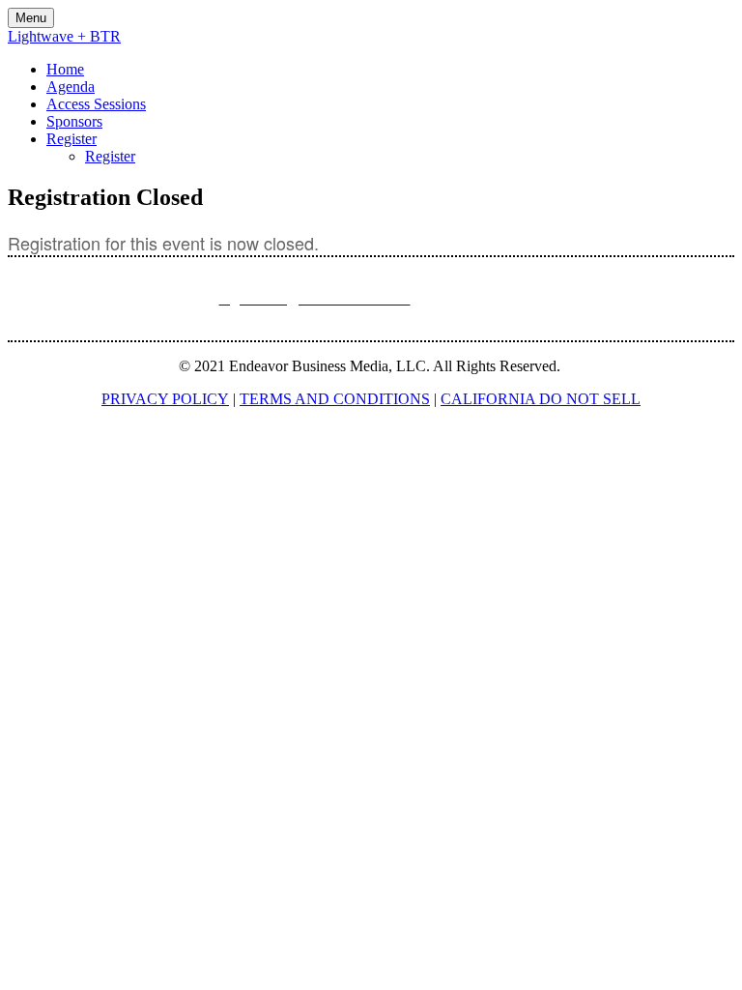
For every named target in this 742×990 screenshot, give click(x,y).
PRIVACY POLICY (165, 399)
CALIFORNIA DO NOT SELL (541, 399)
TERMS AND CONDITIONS (335, 399)
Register (71, 139)
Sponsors (74, 121)
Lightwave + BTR (64, 36)
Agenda (70, 86)
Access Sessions (96, 104)
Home (65, 69)
